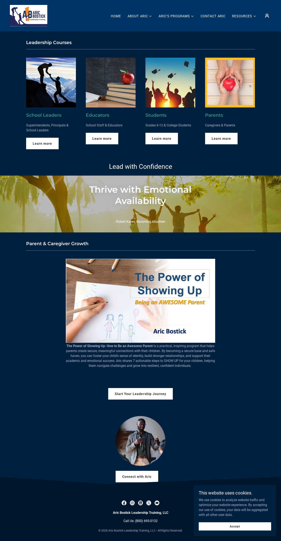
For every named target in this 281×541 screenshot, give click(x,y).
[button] (140, 16)
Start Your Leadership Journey (140, 394)
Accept (235, 526)
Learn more (42, 144)
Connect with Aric (137, 477)
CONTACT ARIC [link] (213, 16)
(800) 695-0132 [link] (146, 521)
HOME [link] (116, 16)
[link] (28, 15)
